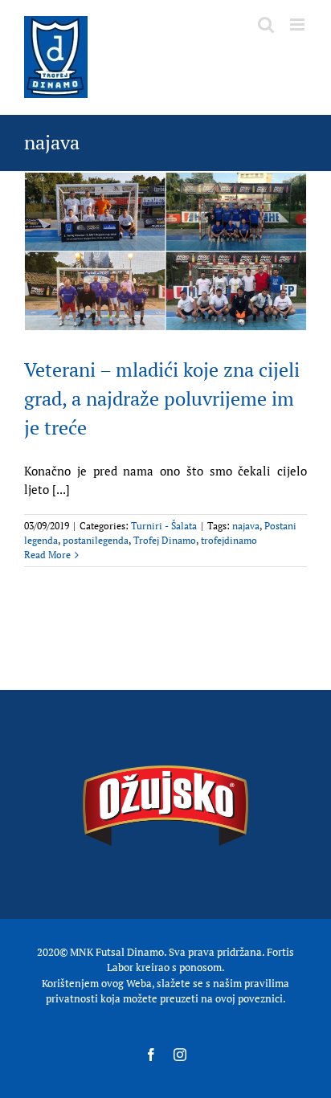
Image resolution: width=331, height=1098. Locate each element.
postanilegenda (96, 540)
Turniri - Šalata (164, 526)
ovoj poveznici (249, 998)
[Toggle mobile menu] (298, 24)
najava (245, 526)
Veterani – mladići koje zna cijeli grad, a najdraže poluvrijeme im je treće (162, 398)
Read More (47, 555)
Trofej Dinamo (164, 540)
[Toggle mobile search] (266, 24)
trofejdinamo (229, 540)
